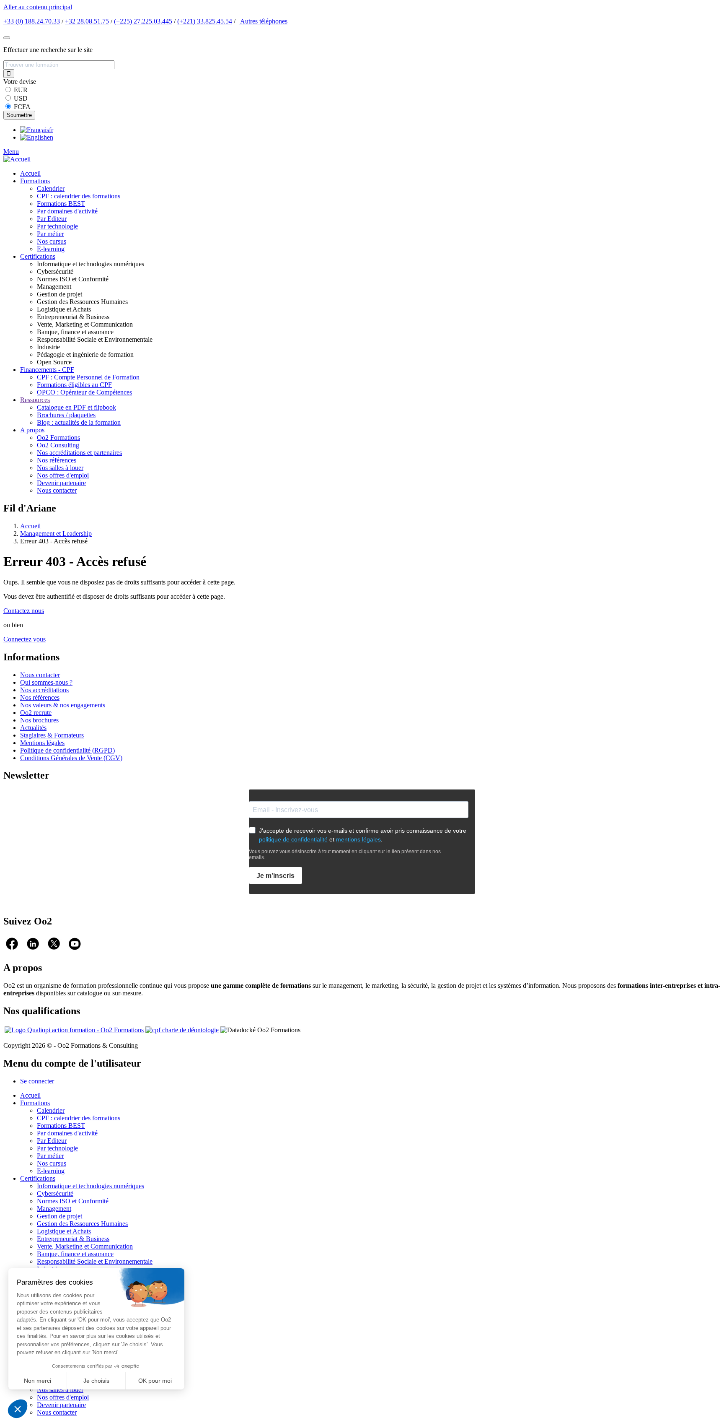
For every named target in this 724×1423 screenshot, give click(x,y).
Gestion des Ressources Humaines (82, 1223)
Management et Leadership (56, 533)
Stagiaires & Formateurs (52, 735)
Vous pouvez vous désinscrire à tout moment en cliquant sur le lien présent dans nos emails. (345, 854)
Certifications (37, 256)
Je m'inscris (275, 875)
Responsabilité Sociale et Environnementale (95, 1261)
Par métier (50, 233)
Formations (35, 180)
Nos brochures (39, 720)
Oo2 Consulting (58, 445)
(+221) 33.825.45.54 (204, 21)
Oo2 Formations (58, 437)
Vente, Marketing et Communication (85, 1246)
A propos (32, 430)
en (50, 137)
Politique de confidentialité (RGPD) (67, 750)
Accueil (30, 173)
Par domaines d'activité (67, 211)
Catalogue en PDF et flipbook (76, 407)
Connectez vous (24, 639)
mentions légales (358, 839)
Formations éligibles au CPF (74, 384)
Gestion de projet (59, 1216)
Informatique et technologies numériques (90, 1185)
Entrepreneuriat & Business (73, 1238)
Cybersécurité (55, 1193)
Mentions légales (42, 742)
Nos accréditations (44, 689)
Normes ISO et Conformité (73, 1201)
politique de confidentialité (293, 839)
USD (21, 98)
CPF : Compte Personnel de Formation (88, 377)
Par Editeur (52, 218)
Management (54, 1208)
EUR (21, 89)
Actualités (33, 727)
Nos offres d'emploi (63, 475)
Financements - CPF (47, 369)
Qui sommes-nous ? (46, 682)
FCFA (22, 106)
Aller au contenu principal (37, 6)
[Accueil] (17, 159)
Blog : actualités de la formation (79, 422)
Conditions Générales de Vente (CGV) (71, 757)
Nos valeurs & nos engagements (62, 705)
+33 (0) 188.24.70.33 (31, 21)
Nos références (56, 460)
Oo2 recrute (36, 712)
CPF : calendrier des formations (78, 196)
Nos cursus (51, 241)
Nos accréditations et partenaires (79, 452)
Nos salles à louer (60, 467)
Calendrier (51, 188)
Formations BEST (61, 203)
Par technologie (57, 226)
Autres (263, 21)
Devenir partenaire (61, 482)
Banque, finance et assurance (75, 1253)
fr (51, 129)
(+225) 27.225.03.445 (143, 21)
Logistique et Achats (64, 1231)
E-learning (51, 248)
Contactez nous (23, 610)
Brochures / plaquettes (66, 414)
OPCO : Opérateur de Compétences (84, 392)
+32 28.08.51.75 (87, 21)
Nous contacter (57, 490)
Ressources (35, 399)
